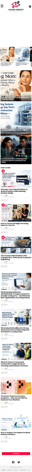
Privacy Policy (23, 470)
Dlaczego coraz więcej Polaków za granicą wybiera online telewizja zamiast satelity (14, 191)
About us (16, 470)
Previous (1, 56)
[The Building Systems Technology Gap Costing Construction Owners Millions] (22, 54)
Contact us (9, 470)
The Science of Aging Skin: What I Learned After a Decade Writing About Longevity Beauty (7, 64)
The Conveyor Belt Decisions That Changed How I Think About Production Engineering (16, 257)
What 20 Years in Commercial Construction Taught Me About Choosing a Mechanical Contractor (14, 364)
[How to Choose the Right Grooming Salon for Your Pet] (16, 213)
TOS (29, 470)
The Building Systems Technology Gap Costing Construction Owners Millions (22, 64)
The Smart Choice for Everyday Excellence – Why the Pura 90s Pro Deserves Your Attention (14, 398)
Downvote (5, 200)
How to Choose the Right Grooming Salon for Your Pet (14, 224)
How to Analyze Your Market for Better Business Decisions (15, 433)
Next (31, 56)
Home (3, 470)
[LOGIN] (30, 6)
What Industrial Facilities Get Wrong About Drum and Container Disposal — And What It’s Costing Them (16, 330)
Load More (16, 453)
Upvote (2, 200)
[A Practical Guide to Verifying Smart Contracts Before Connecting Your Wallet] (16, 148)
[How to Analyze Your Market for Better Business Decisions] (16, 422)
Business (4, 253)
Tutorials (4, 186)
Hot (3, 171)
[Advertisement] (16, 29)
